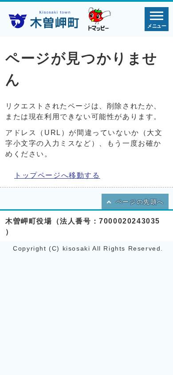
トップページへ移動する (57, 175)
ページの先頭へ (140, 202)
